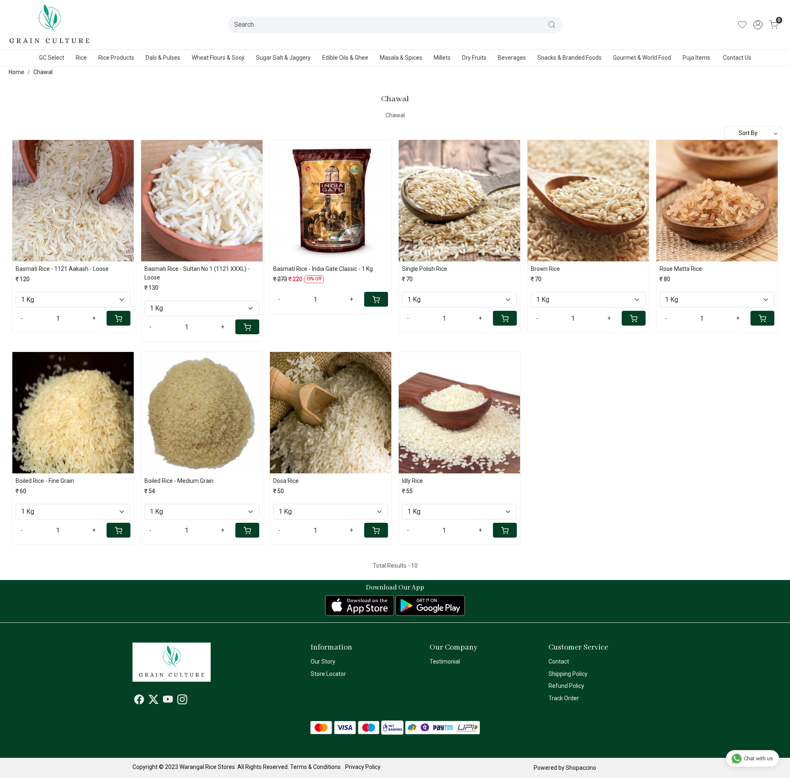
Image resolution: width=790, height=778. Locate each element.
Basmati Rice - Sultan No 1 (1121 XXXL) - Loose (197, 273)
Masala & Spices (401, 57)
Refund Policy (566, 685)
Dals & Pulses (163, 57)
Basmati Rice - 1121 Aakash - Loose (62, 269)
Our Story (323, 661)
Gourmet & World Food (642, 57)
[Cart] (118, 318)
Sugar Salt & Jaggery (283, 57)
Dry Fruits (474, 57)
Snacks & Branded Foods (569, 57)
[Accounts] (758, 24)
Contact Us (737, 57)
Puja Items (696, 57)
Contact (558, 661)
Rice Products (116, 57)
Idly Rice (412, 481)
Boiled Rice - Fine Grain (45, 481)
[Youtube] (167, 701)
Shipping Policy (568, 674)
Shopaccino (581, 767)
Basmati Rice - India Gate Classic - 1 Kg (323, 269)
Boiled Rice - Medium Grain (179, 481)
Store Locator (328, 674)
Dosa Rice (286, 481)
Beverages (512, 57)
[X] (153, 701)
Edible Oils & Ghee (345, 57)
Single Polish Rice (424, 269)
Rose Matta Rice (681, 269)
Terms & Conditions (315, 767)
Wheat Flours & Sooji (218, 57)
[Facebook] (139, 701)
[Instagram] (182, 701)
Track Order (563, 698)
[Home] (50, 24)
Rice (81, 57)
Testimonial (445, 661)
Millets (442, 57)
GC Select (51, 57)
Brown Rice (545, 269)
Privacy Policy (363, 767)
